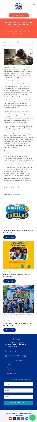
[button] (32, 417)
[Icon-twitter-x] (22, 418)
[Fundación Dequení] (18, 6)
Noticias (23, 30)
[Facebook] (18, 418)
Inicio (9, 30)
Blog (15, 30)
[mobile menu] (34, 4)
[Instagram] (14, 418)
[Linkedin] (26, 418)
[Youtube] (10, 418)
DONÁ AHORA (19, 15)
